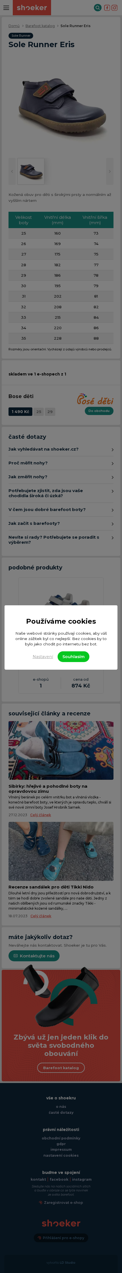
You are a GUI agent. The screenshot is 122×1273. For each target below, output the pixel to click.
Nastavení (43, 656)
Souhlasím (73, 656)
